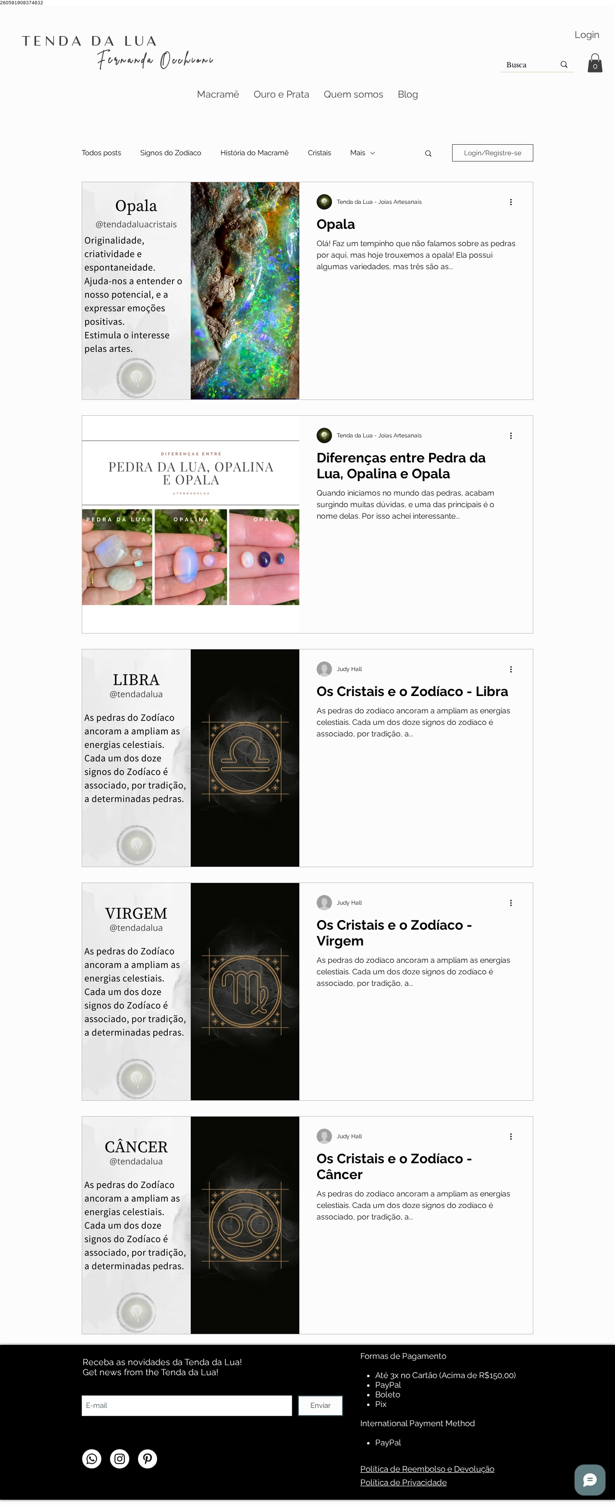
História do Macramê (255, 153)
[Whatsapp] (91, 1458)
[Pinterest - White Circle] (147, 1458)
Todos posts (101, 153)
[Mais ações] (514, 202)
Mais (357, 153)
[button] (595, 62)
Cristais (319, 153)
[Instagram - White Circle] (119, 1458)
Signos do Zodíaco (170, 153)
